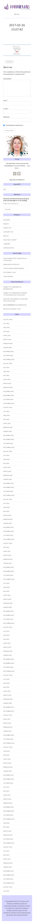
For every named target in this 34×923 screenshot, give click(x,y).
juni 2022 (6, 507)
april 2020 (6, 595)
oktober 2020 (8, 575)
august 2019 (7, 627)
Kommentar (7, 79)
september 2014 (8, 819)
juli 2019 (6, 631)
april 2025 (6, 379)
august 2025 (7, 363)
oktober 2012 (8, 879)
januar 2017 (7, 731)
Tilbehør (6, 244)
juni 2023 (6, 459)
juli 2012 (6, 891)
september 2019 (8, 623)
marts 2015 (7, 799)
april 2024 (6, 423)
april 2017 (6, 719)
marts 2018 (7, 695)
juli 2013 (6, 851)
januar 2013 (7, 867)
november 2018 (8, 663)
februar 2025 (7, 387)
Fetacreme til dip (9, 272)
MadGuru (6, 299)
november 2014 (8, 811)
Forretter (7, 228)
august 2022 (7, 499)
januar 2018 (7, 703)
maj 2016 (6, 755)
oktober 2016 (8, 739)
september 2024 (8, 403)
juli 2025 (6, 367)
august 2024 (7, 407)
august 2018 (7, 675)
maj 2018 (6, 687)
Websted (6, 117)
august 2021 (7, 543)
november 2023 (8, 439)
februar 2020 (7, 603)
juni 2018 (6, 683)
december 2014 (8, 807)
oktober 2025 (8, 355)
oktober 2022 (8, 491)
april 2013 (6, 859)
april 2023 (6, 467)
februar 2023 (7, 475)
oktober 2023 (8, 443)
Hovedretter (8, 232)
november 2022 (8, 487)
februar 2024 (7, 427)
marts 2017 (7, 723)
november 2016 (8, 735)
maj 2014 (6, 827)
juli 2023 (6, 455)
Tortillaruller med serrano (13, 268)
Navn (5, 100)
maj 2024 (6, 419)
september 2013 (8, 843)
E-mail (5, 109)
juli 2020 (6, 583)
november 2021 (8, 531)
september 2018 (8, 671)
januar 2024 (7, 431)
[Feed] (14, 173)
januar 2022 (7, 523)
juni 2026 (6, 327)
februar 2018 (7, 699)
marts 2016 (7, 763)
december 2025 (8, 351)
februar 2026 (7, 343)
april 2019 (6, 643)
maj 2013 (6, 855)
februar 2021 (7, 559)
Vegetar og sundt (10, 240)
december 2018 (8, 659)
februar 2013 (7, 863)
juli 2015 (6, 787)
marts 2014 (7, 831)
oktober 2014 (8, 815)
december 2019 (8, 611)
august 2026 (7, 319)
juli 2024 (6, 411)
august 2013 (7, 847)
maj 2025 (6, 375)
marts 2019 (7, 647)
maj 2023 (6, 463)
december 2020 (8, 567)
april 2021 (6, 551)
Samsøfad (9, 61)
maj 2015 (6, 791)
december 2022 (8, 483)
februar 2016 (7, 767)
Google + (17, 54)
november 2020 (8, 571)
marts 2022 (7, 515)
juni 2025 (6, 371)
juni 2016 (6, 751)
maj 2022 (6, 511)
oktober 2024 (8, 399)
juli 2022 (6, 503)
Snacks (6, 236)
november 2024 (8, 395)
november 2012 (8, 875)
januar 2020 (7, 607)
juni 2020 (6, 587)
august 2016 (7, 747)
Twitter (17, 50)
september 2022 (8, 495)
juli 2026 (6, 323)
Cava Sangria (8, 276)
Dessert (6, 224)
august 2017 (7, 715)
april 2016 (6, 759)
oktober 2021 (8, 535)
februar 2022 (7, 519)
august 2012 (7, 887)
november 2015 (8, 779)
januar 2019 (7, 655)
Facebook (17, 48)
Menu (18, 14)
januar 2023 (7, 479)
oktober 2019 (8, 619)
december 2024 (8, 391)
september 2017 (8, 711)
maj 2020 (6, 591)
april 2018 (6, 691)
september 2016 (8, 743)
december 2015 (8, 775)
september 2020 (8, 579)
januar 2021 (7, 563)
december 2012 (8, 871)
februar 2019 (7, 651)
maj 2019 (6, 639)
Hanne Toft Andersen (11, 287)
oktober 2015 (8, 783)
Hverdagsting (8, 248)
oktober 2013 (8, 839)
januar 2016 (7, 771)
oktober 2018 (8, 667)
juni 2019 (6, 635)
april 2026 (6, 335)
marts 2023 (7, 471)
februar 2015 (7, 803)
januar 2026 (7, 347)
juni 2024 (6, 415)
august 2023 (7, 451)
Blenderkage (8, 289)
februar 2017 (7, 727)
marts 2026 (7, 339)
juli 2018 (6, 679)
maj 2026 (6, 331)
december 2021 (8, 527)
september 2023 (8, 447)
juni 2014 (6, 823)
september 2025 (8, 359)
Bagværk (6, 220)
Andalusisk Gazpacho (11, 264)
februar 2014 (7, 835)
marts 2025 (7, 383)
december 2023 (8, 435)
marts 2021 (7, 555)
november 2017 (8, 707)
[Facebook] (19, 173)
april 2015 (6, 795)
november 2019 (8, 615)
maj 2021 (6, 547)
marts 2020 (7, 599)
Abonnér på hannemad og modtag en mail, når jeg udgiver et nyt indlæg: (16, 199)
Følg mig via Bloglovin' (17, 180)
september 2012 (8, 883)
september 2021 (8, 539)
